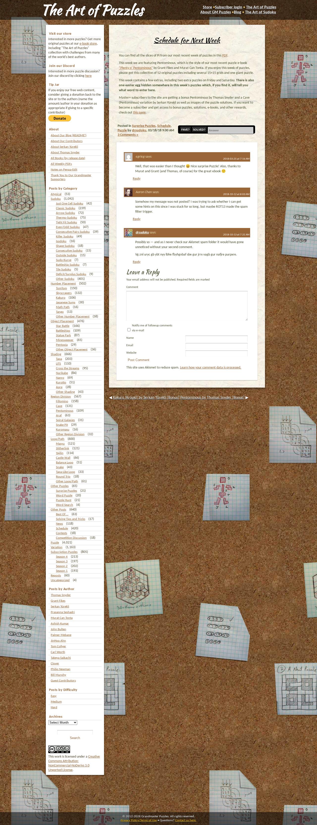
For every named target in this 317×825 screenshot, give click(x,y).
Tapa (59, 359)
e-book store (88, 44)
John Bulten (58, 629)
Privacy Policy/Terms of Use (139, 820)
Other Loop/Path (67, 481)
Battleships (63, 330)
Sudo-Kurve (63, 260)
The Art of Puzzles (92, 9)
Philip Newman (60, 669)
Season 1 (62, 570)
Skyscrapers (64, 293)
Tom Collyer (58, 646)
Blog (237, 12)
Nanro (60, 377)
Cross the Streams (67, 368)
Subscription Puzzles (64, 552)
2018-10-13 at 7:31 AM (236, 234)
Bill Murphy (58, 675)
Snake (60, 467)
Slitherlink (62, 448)
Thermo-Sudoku (66, 217)
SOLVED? (199, 129)
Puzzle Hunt (63, 500)
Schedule (62, 528)
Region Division (61, 396)
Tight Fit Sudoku (66, 222)
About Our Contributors (66, 141)
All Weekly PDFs (61, 164)
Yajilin (59, 453)
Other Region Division (70, 434)
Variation (56, 547)
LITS (58, 363)
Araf (59, 415)
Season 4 (62, 556)
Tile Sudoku (63, 269)
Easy (53, 696)
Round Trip (63, 476)
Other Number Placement (72, 316)
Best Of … (62, 514)
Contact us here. (185, 820)
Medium (56, 701)
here (88, 76)
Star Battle (62, 326)
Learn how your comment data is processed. (210, 368)
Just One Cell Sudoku (69, 203)
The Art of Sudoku (260, 12)
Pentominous (64, 410)
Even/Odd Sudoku (68, 227)
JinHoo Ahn (58, 640)
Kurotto (61, 382)
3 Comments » (128, 135)
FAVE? (185, 129)
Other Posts (58, 509)
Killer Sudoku (64, 236)
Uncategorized (60, 580)
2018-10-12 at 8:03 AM (236, 194)
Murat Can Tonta (62, 618)
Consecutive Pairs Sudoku (73, 231)
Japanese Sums (65, 302)
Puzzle (55, 542)
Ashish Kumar (60, 623)
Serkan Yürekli (60, 606)
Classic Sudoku (65, 208)
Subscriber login (228, 7)
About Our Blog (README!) (68, 135)
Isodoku (61, 241)
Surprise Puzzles (66, 490)
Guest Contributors (63, 680)
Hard (54, 707)
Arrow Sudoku (65, 213)
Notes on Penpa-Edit (64, 169)
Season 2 (62, 566)
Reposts (56, 575)
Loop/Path (57, 439)
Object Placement (62, 321)
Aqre (59, 387)
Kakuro (60, 297)
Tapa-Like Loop (65, 472)
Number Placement (63, 283)
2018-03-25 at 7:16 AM (236, 159)
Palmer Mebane (61, 635)
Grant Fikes (58, 600)
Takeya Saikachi (61, 657)
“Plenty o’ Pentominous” (136, 68)
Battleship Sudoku (67, 264)
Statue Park (63, 335)
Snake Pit (62, 425)
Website (131, 352)
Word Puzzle (64, 495)
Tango (60, 311)
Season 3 (62, 561)
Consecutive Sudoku (69, 250)
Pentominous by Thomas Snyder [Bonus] (212, 398)
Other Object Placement (71, 349)
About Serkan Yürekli (64, 146)
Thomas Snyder (61, 595)
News (59, 523)
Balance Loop (64, 462)
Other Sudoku (65, 279)
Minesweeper (65, 340)
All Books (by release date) (68, 158)
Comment (132, 287)
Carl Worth (58, 652)
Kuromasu (62, 429)
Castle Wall (63, 457)
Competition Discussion (71, 538)
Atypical (56, 194)
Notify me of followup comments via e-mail (152, 328)
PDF (224, 55)
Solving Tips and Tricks (70, 519)
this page (139, 112)
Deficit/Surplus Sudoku (71, 274)
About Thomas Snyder (65, 152)
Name (130, 338)
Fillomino (62, 401)
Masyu (60, 443)
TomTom (61, 288)
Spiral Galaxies (65, 420)
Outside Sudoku (66, 255)
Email (129, 345)
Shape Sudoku (65, 246)
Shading (56, 354)
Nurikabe (62, 373)
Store (207, 7)
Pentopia (62, 344)
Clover (55, 663)
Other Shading (65, 392)
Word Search (64, 505)
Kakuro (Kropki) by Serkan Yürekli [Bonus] (146, 398)
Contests (61, 533)
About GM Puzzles (215, 12)
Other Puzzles (60, 486)
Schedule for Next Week (187, 40)
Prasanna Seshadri (63, 612)
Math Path (63, 307)
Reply (136, 179)
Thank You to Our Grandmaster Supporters (71, 177)
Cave (59, 406)
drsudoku (139, 130)
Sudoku (56, 198)
